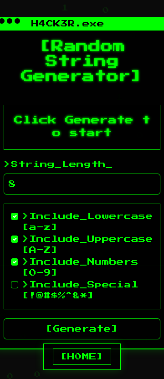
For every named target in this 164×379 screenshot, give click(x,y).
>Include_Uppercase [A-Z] (87, 245)
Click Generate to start (82, 127)
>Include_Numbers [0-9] (80, 267)
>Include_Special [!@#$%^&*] (80, 290)
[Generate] (82, 329)
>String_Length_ (58, 164)
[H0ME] (82, 356)
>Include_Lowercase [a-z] (87, 222)
